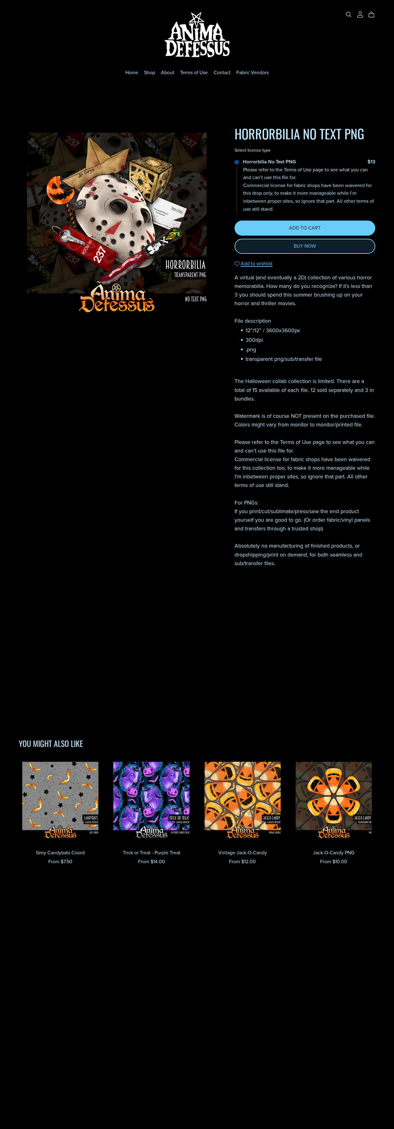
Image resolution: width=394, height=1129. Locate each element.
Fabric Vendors (252, 73)
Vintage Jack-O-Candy (242, 853)
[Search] (349, 15)
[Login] (360, 14)
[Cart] (374, 15)
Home (131, 73)
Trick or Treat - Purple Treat (151, 853)
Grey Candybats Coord (60, 853)
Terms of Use (194, 73)
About (167, 73)
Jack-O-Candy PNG (333, 853)
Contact (222, 73)
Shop (149, 73)
